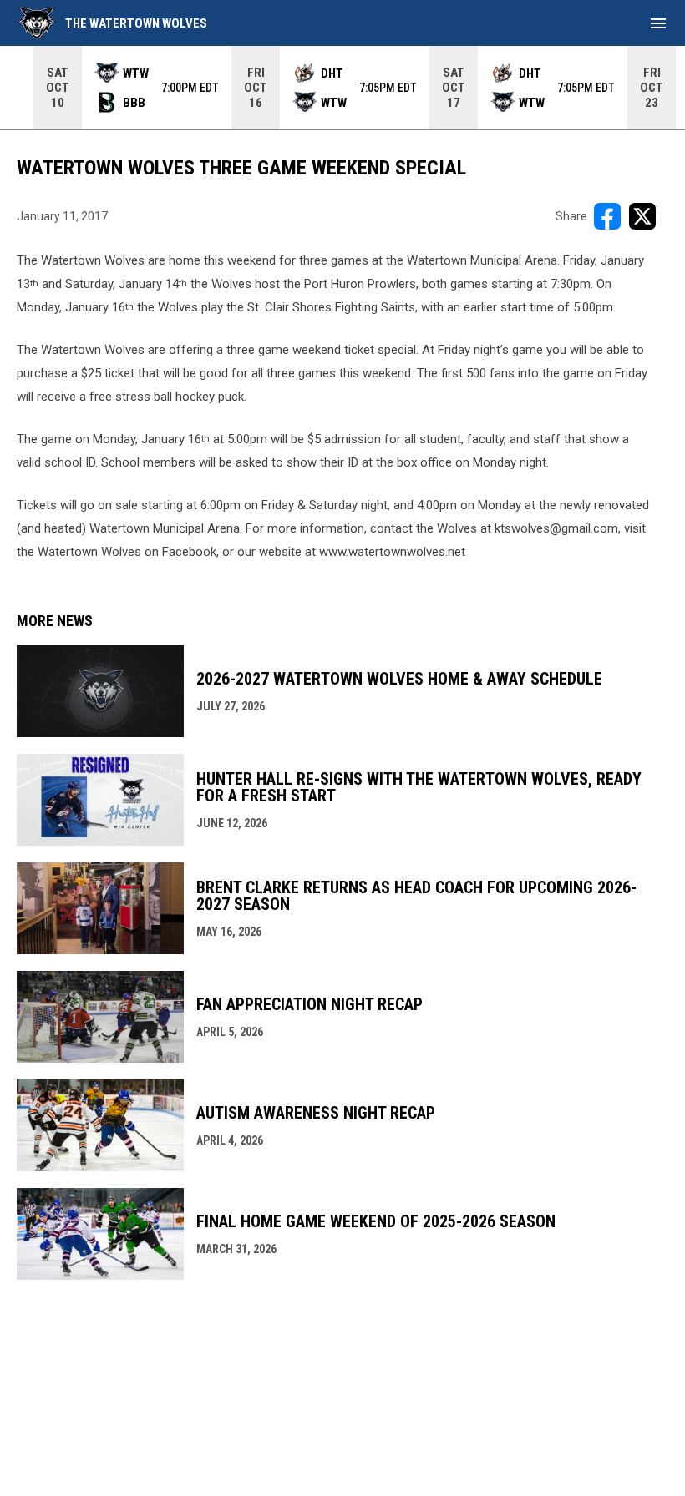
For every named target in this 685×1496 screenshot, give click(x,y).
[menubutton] (658, 23)
